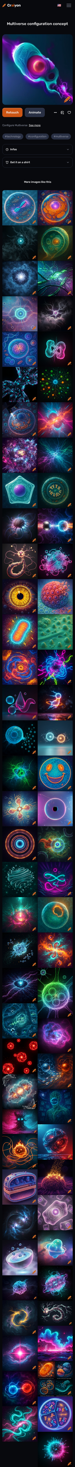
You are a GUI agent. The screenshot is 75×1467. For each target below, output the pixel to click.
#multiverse (61, 136)
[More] (55, 112)
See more (35, 125)
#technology (13, 136)
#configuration (37, 136)
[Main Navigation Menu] (69, 5)
